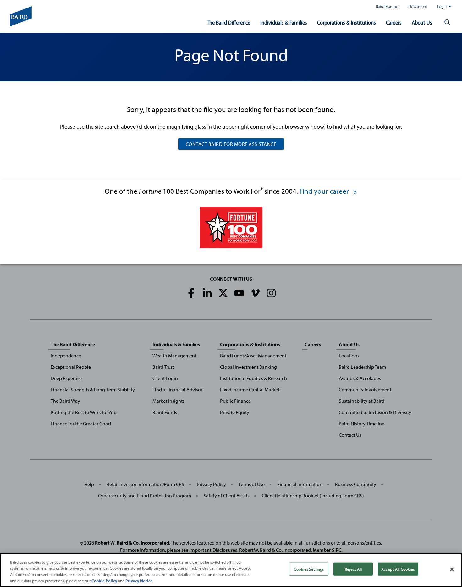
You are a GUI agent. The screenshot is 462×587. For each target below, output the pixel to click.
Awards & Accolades (360, 378)
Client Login (165, 378)
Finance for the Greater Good (81, 423)
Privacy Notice (138, 580)
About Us (422, 22)
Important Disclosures (213, 550)
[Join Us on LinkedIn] (207, 293)
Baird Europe (387, 6)
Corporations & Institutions (346, 22)
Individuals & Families (283, 22)
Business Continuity (355, 484)
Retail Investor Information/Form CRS (145, 484)
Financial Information (299, 484)
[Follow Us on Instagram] (271, 293)
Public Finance (235, 401)
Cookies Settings (309, 569)
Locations (349, 355)
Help (89, 484)
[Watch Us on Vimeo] (255, 293)
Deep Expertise (66, 378)
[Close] (452, 569)
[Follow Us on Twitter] (223, 293)
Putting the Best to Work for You (84, 412)
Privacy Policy (211, 484)
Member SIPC (327, 550)
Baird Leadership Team (362, 367)
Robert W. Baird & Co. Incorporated (132, 543)
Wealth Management (174, 355)
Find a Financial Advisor (177, 389)
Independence (66, 355)
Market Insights (168, 401)
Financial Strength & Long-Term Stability (93, 389)
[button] (447, 23)
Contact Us (350, 435)
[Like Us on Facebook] (191, 293)
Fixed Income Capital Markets (250, 389)
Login (442, 6)
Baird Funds (164, 412)
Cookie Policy (104, 580)
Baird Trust (163, 367)
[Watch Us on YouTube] (239, 293)
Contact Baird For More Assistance (231, 144)
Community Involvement (365, 389)
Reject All (353, 569)
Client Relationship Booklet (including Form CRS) (313, 495)
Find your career (325, 191)
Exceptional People (71, 367)
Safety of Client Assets (226, 495)
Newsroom (417, 6)
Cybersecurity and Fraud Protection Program (144, 495)
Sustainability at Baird (361, 401)
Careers (394, 22)
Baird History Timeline (361, 423)
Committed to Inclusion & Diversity (375, 412)
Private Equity (234, 412)
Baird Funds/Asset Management (253, 355)
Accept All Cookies (398, 569)
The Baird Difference (228, 22)
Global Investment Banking (248, 367)
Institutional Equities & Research (253, 378)
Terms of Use (252, 484)
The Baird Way (65, 401)
